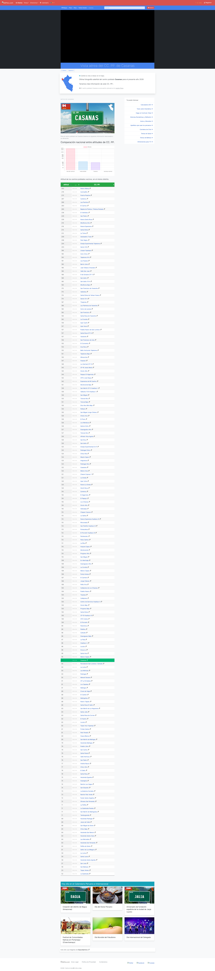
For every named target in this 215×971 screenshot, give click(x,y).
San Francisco (84, 312)
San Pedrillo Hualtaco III (88, 526)
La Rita (82, 543)
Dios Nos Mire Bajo (86, 405)
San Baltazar (84, 867)
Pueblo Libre (84, 746)
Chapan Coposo (85, 512)
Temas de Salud (146, 133)
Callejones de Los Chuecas (89, 588)
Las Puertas (84, 202)
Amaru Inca (84, 416)
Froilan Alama (84, 729)
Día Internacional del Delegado (139, 937)
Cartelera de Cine (146, 129)
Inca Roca (83, 347)
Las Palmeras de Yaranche (88, 305)
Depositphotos (83, 950)
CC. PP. (97, 185)
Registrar (208, 2)
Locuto (82, 646)
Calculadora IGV (146, 105)
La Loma (83, 667)
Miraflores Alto (85, 223)
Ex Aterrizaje (84, 560)
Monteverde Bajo (85, 385)
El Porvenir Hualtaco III (87, 533)
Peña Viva (83, 584)
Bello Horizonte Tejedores (88, 350)
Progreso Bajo (84, 608)
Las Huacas (84, 261)
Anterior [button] (64, 70)
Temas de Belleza (146, 137)
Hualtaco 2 (83, 643)
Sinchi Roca (84, 488)
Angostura (83, 460)
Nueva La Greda (85, 484)
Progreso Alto (84, 553)
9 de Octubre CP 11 (86, 274)
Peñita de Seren (85, 846)
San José (83, 863)
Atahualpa (83, 509)
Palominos (83, 626)
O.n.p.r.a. (83, 650)
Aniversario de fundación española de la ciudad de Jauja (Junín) (139, 909)
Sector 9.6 (83, 247)
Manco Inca (84, 471)
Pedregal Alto (84, 464)
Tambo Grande (83, 7)
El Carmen (83, 577)
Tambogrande (84, 815)
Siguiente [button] (70, 70)
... (75, 185)
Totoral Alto (84, 398)
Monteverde (84, 550)
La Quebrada (84, 874)
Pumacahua (84, 529)
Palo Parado (84, 732)
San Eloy (83, 440)
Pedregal (83, 674)
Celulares (151, 7)
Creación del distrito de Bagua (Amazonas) (75, 908)
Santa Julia (83, 712)
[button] (52, 2)
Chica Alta (83, 453)
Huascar (83, 360)
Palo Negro (84, 240)
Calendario (45, 3)
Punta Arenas (84, 574)
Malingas (83, 688)
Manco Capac (84, 571)
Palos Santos (84, 540)
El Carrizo (83, 206)
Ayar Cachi (83, 323)
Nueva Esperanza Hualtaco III (89, 519)
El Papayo (83, 498)
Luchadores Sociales (87, 791)
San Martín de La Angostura (89, 708)
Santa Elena (84, 230)
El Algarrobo (84, 495)
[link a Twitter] (130, 963)
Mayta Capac (84, 457)
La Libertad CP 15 (86, 364)
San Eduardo (84, 787)
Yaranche (83, 336)
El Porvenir (83, 622)
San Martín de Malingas (87, 739)
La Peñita (83, 805)
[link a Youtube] (151, 963)
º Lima (199, 3)
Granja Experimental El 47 (88, 447)
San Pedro (83, 216)
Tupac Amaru (84, 870)
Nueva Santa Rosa (86, 219)
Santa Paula (84, 753)
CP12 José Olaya (85, 378)
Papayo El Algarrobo (87, 374)
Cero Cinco (84, 254)
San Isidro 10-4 (85, 281)
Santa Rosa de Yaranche (88, 316)
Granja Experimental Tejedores (90, 243)
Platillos (82, 629)
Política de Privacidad (89, 962)
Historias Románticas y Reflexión (141, 117)
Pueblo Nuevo (84, 591)
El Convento (84, 343)
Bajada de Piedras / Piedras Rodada (91, 209)
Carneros (83, 491)
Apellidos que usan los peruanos (141, 125)
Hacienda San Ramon (87, 832)
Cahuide (83, 633)
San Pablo (83, 760)
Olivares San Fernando (87, 801)
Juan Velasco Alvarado (87, 268)
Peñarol (82, 409)
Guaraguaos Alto (85, 564)
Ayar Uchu (83, 481)
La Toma (83, 233)
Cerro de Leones (85, 309)
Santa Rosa (84, 774)
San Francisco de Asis (87, 340)
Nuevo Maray (84, 188)
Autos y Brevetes (146, 121)
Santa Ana (83, 653)
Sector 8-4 (83, 299)
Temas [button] (26, 3)
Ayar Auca (83, 326)
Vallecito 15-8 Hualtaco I (88, 391)
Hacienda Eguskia (86, 777)
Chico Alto (83, 767)
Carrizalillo (83, 192)
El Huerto (83, 719)
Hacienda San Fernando (87, 843)
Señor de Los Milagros (87, 849)
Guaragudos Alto (85, 429)
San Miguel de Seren (86, 825)
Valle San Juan (85, 271)
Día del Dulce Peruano (103, 907)
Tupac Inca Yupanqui (87, 726)
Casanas (83, 660)
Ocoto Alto (83, 371)
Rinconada (83, 522)
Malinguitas (84, 698)
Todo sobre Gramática (144, 109)
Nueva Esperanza (86, 226)
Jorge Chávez (84, 581)
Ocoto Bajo (84, 605)
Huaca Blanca (84, 736)
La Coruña (83, 567)
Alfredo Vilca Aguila (86, 436)
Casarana (83, 467)
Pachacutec (84, 536)
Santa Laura (84, 856)
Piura (70, 7)
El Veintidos (84, 212)
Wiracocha (83, 357)
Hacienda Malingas (86, 743)
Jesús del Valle (85, 822)
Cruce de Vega (85, 691)
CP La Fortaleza (85, 681)
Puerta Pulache (85, 195)
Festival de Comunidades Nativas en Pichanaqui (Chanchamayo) (73, 939)
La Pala (82, 639)
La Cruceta (83, 319)
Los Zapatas (84, 684)
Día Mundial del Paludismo (105, 937)
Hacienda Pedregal (86, 818)
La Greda (83, 478)
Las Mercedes (84, 839)
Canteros (83, 199)
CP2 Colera (84, 619)
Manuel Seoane (85, 677)
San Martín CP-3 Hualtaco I (89, 388)
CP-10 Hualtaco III (86, 615)
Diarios (19, 3)
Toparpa (83, 595)
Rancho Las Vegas (86, 784)
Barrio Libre (84, 264)
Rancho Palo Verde (86, 794)
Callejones (83, 598)
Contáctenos (103, 962)
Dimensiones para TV (145, 142)
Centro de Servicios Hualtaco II (90, 602)
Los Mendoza (84, 422)
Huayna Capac (85, 546)
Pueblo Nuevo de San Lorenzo (90, 329)
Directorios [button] (33, 3)
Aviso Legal (74, 962)
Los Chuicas (84, 502)
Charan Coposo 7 (86, 474)
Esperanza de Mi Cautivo (88, 381)
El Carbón (83, 695)
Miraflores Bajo (85, 285)
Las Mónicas (84, 670)
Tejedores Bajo (85, 354)
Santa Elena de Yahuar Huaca (89, 295)
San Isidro (83, 278)
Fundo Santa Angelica (87, 798)
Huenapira (83, 781)
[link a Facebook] (140, 963)
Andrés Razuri (84, 763)
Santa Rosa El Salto (86, 705)
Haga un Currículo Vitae (144, 113)
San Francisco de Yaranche (89, 288)
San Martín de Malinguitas (88, 812)
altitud (66, 185)
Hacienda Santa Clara (87, 836)
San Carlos (83, 750)
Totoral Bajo (84, 402)
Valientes (83, 292)
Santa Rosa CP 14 (86, 333)
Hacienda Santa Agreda (87, 860)
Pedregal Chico (85, 450)
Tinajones (83, 302)
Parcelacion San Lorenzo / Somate (91, 664)
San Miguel (83, 395)
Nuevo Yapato (85, 701)
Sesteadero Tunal (85, 237)
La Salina (83, 515)
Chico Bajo (83, 829)
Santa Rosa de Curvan (87, 715)
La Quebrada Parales (87, 808)
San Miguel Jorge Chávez (88, 412)
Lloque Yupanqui (85, 250)
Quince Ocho (84, 426)
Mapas (65, 7)
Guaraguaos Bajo (85, 636)
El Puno (82, 419)
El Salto (82, 770)
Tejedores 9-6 (84, 257)
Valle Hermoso (85, 756)
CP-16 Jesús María (86, 367)
